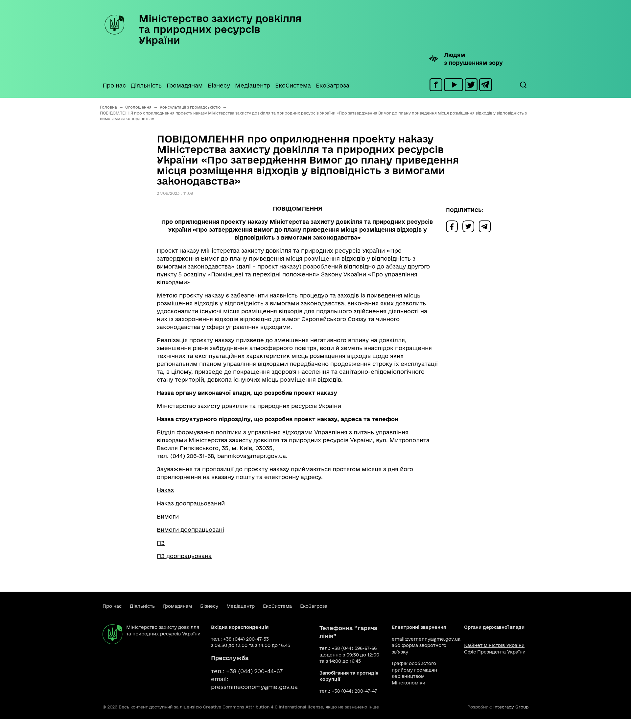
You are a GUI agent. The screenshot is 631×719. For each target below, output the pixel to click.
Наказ (165, 490)
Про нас (114, 85)
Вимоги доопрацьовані (190, 529)
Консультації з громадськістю (190, 107)
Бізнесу (219, 85)
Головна (108, 107)
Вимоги (168, 516)
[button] (522, 85)
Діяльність (146, 85)
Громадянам (185, 85)
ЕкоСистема (293, 85)
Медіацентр (252, 85)
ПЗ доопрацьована (184, 556)
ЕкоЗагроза (332, 85)
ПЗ (161, 543)
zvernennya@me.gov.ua (433, 639)
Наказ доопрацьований (191, 503)
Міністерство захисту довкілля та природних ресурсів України (220, 29)
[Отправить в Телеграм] (486, 226)
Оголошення (138, 107)
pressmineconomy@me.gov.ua (254, 687)
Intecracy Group (510, 707)
